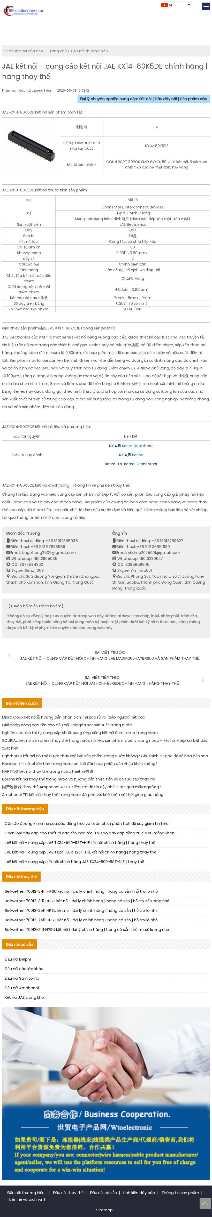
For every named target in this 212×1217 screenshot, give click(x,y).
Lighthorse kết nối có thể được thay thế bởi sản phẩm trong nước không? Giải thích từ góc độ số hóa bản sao (105, 756)
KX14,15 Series (131, 454)
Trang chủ (57, 51)
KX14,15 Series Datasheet (131, 445)
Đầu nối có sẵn (103, 1192)
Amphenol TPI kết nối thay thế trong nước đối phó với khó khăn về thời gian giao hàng (82, 794)
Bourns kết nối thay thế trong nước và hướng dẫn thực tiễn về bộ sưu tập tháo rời (78, 779)
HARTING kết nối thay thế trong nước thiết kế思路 (47, 771)
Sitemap (104, 1210)
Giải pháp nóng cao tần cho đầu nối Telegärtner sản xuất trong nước (67, 725)
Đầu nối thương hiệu (89, 51)
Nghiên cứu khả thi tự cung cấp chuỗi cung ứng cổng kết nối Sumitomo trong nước (80, 732)
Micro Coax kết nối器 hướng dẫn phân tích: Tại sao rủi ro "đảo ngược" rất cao (73, 717)
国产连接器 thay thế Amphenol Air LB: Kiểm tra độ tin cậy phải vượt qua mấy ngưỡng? (81, 786)
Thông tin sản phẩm (180, 1192)
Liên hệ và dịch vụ (25, 1199)
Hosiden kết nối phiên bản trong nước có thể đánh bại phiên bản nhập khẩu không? (79, 763)
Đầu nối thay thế (68, 1192)
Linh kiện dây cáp (139, 1192)
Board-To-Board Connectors (131, 463)
